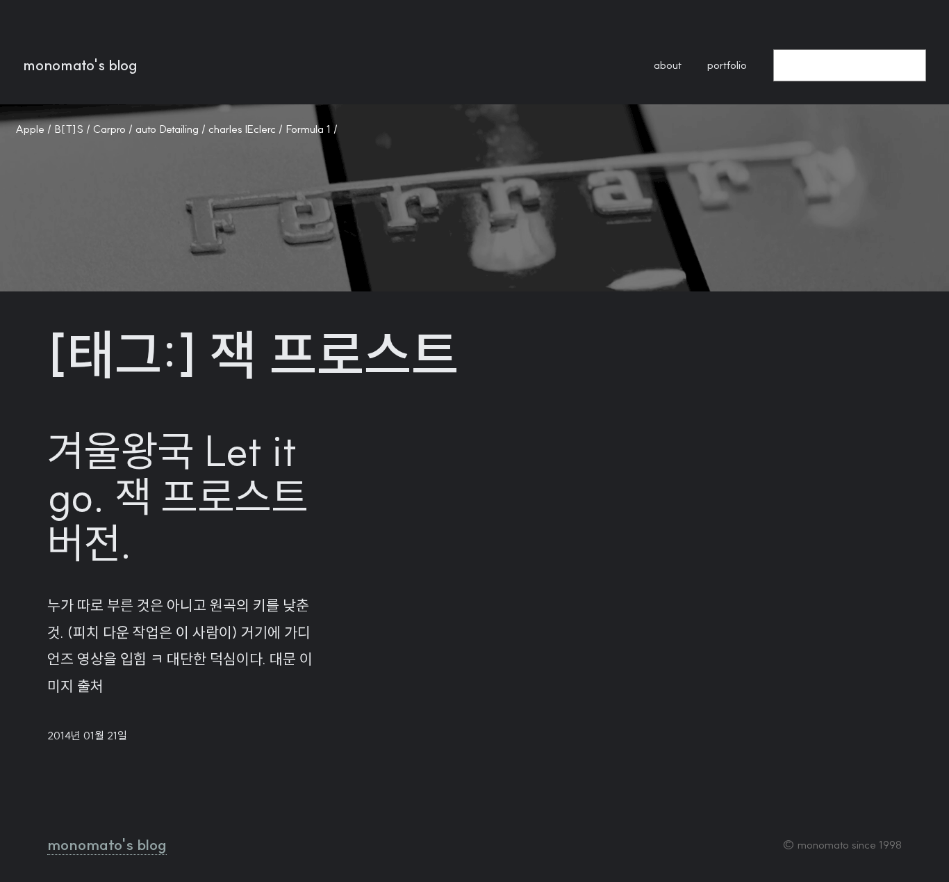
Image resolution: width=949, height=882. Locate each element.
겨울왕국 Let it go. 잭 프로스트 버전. (177, 497)
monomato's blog (80, 65)
